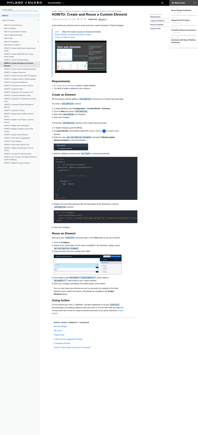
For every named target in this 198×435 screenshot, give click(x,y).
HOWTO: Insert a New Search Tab (16, 144)
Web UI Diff (8, 38)
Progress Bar (59, 335)
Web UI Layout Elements (13, 25)
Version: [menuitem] (97, 19)
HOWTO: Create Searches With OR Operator (20, 76)
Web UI (5, 16)
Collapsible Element (62, 343)
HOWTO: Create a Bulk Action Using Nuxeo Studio (20, 49)
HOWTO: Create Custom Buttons (16, 135)
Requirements (155, 17)
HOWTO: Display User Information (16, 125)
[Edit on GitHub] (81, 19)
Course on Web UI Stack (65, 37)
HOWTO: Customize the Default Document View (20, 100)
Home (54, 11)
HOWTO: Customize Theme (14, 110)
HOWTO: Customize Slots (13, 89)
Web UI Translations (11, 42)
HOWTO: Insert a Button (13, 141)
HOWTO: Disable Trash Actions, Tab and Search (19, 121)
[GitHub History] (78, 19)
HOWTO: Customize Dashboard (15, 82)
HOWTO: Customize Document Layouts (18, 85)
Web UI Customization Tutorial (15, 32)
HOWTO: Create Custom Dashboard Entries (20, 69)
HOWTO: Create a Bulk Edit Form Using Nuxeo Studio (18, 55)
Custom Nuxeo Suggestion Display (68, 339)
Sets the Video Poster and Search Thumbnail (72, 347)
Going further (155, 28)
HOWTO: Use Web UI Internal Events (17, 154)
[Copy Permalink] (85, 19)
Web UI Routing (10, 28)
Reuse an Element (157, 25)
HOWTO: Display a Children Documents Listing (18, 130)
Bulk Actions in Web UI (12, 45)
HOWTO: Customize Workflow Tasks (17, 95)
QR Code (57, 331)
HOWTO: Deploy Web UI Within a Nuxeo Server (18, 115)
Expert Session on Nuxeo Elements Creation (73, 35)
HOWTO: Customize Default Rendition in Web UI (19, 106)
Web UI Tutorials (8, 20)
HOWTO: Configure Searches (15, 72)
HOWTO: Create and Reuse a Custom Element (18, 64)
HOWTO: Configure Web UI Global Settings (20, 79)
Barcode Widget (60, 326)
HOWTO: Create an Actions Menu (16, 60)
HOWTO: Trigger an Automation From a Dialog (18, 149)
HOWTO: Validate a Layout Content (17, 163)
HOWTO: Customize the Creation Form (18, 92)
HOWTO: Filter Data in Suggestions (17, 138)
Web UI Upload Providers (13, 35)
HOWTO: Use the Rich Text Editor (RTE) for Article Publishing (20, 158)
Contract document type (65, 86)
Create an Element (157, 21)
